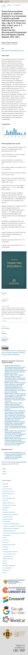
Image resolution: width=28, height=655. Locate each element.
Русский (4, 474)
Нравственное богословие (8, 544)
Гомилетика (5, 547)
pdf (5, 293)
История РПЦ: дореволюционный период (13, 526)
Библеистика (5, 339)
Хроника (4, 561)
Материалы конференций (8, 565)
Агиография (5, 486)
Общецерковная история (9, 530)
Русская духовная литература (10, 551)
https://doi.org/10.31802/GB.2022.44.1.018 (13, 50)
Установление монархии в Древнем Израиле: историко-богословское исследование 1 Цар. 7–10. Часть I (15, 433)
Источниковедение (7, 568)
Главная (4, 5)
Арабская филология (8, 556)
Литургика (4, 510)
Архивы (9, 5)
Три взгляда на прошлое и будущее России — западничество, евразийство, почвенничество (15, 455)
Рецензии (4, 340)
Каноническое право (7, 516)
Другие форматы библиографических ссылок (12, 319)
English (4, 471)
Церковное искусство (7, 519)
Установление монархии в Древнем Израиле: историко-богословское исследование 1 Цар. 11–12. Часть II (15, 441)
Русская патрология (7, 489)
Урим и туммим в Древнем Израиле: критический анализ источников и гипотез (14, 405)
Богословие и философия (8, 498)
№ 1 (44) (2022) (16, 5)
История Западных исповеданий (11, 528)
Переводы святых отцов (8, 503)
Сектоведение (5, 507)
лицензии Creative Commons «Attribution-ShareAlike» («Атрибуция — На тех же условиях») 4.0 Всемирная (14, 352)
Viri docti (4, 572)
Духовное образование (8, 493)
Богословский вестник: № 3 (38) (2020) (15, 391)
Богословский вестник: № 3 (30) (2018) (15, 380)
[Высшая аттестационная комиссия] (14, 584)
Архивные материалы (7, 558)
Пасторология (5, 570)
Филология (5, 549)
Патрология (5, 500)
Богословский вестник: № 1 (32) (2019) (15, 372)
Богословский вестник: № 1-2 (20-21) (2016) (13, 436)
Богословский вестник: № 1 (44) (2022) (13, 457)
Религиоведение (6, 535)
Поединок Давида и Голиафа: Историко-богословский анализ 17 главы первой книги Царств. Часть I (15, 425)
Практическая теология (8, 491)
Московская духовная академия (10, 514)
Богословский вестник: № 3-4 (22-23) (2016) (14, 443)
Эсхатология (5, 542)
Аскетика (4, 537)
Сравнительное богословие (9, 505)
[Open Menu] (1, 1)
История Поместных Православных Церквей (14, 533)
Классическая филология (9, 554)
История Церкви (6, 521)
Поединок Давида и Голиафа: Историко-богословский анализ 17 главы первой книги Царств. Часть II (15, 377)
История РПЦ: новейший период (11, 523)
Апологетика (5, 540)
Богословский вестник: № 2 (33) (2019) (15, 421)
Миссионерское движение (8, 512)
